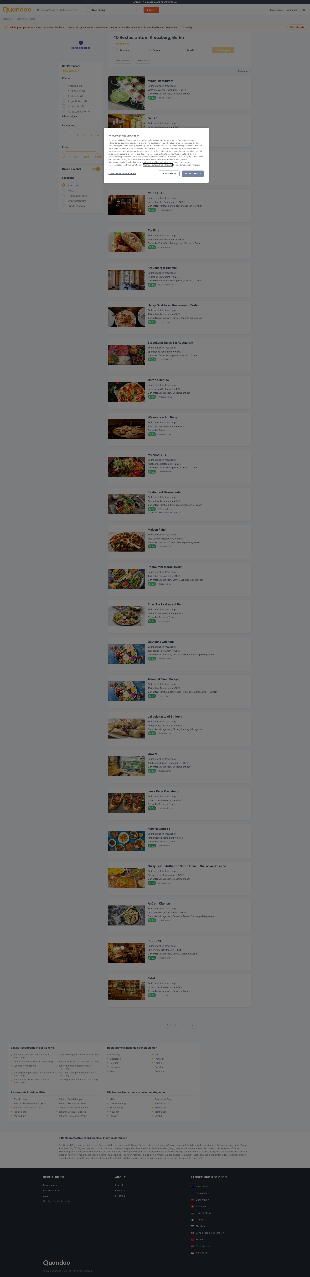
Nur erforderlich (169, 174)
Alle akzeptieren (193, 174)
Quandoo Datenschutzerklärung (157, 165)
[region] (156, 155)
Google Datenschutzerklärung (186, 165)
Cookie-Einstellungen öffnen (122, 173)
